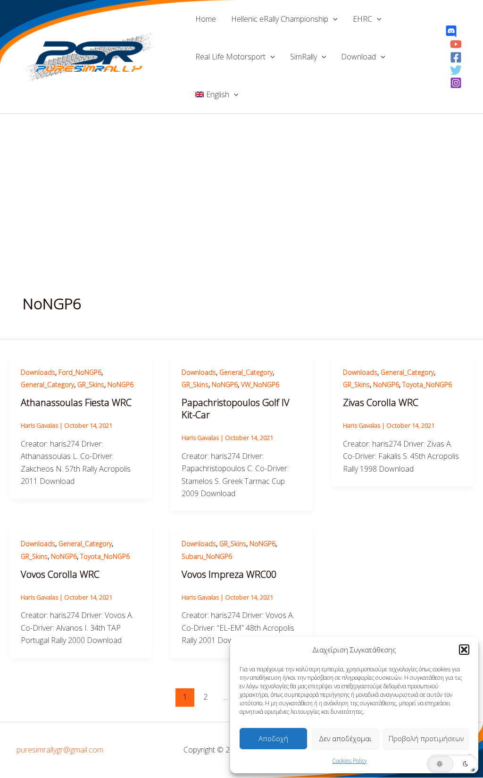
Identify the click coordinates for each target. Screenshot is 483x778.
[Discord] (451, 31)
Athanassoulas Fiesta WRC (76, 402)
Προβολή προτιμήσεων (426, 738)
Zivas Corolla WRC (380, 402)
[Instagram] (456, 83)
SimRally (303, 56)
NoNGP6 (120, 384)
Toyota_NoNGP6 (427, 384)
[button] (464, 649)
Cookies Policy (349, 761)
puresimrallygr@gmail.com (60, 749)
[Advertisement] (241, 184)
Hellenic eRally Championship (279, 19)
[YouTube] (456, 44)
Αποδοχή (273, 738)
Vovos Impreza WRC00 (229, 574)
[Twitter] (456, 70)
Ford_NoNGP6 (79, 372)
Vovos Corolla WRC (60, 574)
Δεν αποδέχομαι (345, 738)
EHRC (362, 19)
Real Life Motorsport (230, 56)
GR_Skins (90, 384)
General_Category (47, 384)
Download (358, 56)
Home (205, 19)
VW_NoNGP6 (260, 384)
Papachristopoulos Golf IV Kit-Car (236, 408)
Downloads (38, 372)
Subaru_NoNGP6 (207, 556)
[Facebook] (456, 57)
